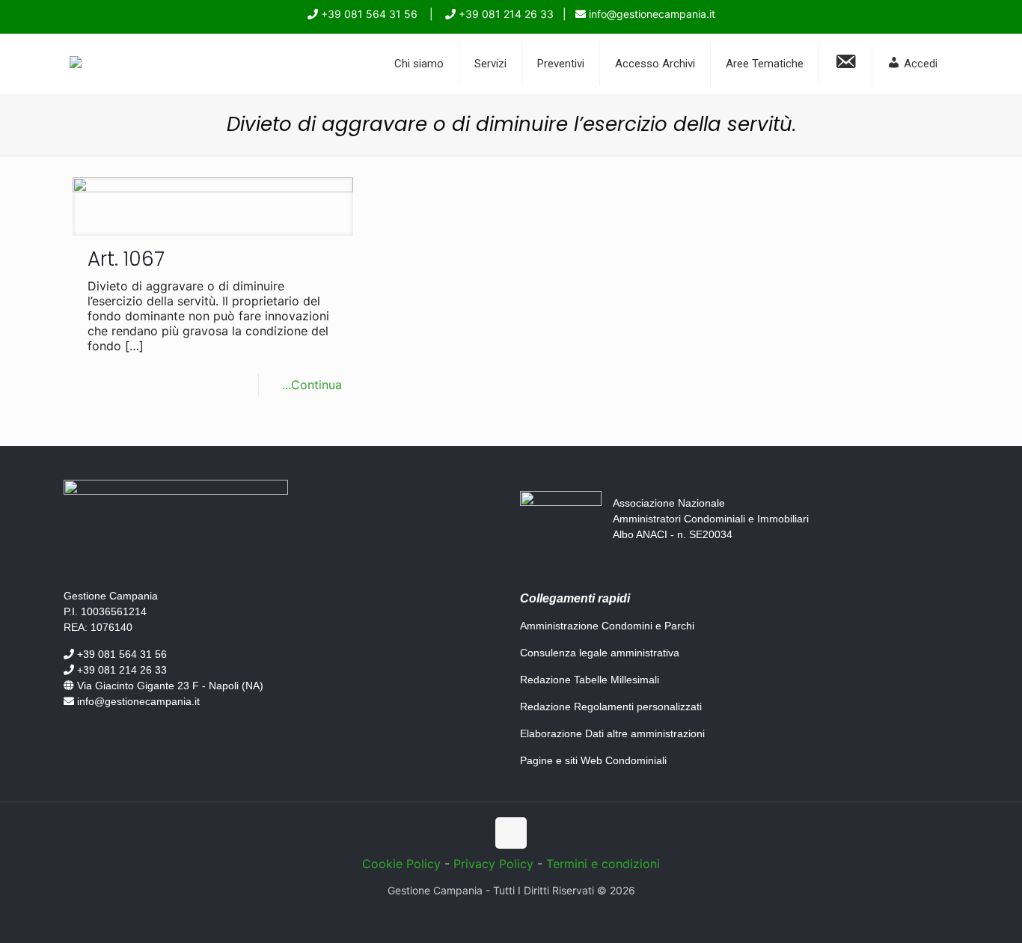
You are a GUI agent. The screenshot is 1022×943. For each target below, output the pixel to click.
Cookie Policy (401, 863)
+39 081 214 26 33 (505, 13)
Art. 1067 (126, 258)
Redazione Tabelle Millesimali (589, 680)
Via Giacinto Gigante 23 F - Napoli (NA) (168, 686)
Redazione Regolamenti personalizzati (611, 706)
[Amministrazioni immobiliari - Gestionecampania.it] (76, 63)
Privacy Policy (493, 863)
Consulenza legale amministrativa (599, 653)
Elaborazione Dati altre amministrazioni (612, 733)
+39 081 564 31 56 (367, 13)
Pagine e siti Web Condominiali (593, 760)
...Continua (312, 384)
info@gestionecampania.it (650, 13)
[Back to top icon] (511, 833)
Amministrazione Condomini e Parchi (607, 626)
